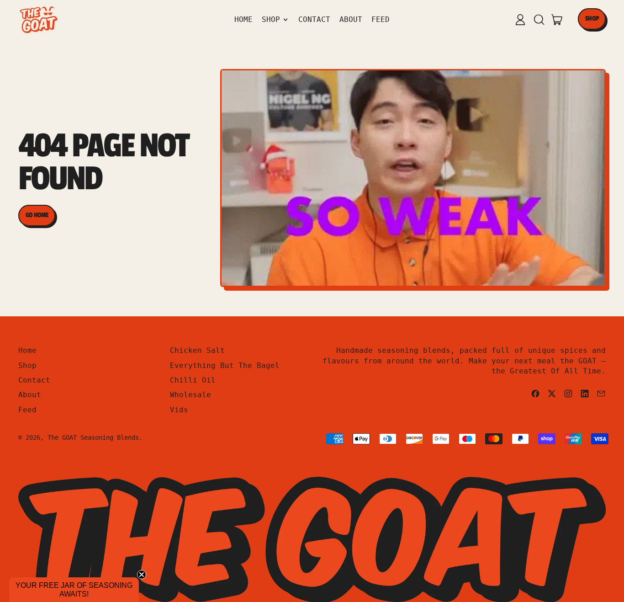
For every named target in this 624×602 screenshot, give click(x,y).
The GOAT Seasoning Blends (93, 437)
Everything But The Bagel (225, 365)
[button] (538, 19)
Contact (314, 19)
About (350, 19)
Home (243, 19)
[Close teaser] (141, 574)
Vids (179, 409)
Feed (380, 19)
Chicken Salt (197, 350)
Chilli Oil (193, 380)
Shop (27, 365)
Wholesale (190, 394)
